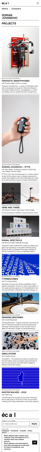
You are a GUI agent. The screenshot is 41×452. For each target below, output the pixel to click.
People (5, 9)
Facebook (14, 431)
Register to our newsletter (8, 421)
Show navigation (38, 3)
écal (8, 415)
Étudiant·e (16, 9)
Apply (34, 424)
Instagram (5, 431)
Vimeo (30, 431)
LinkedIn (23, 431)
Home (5, 3)
